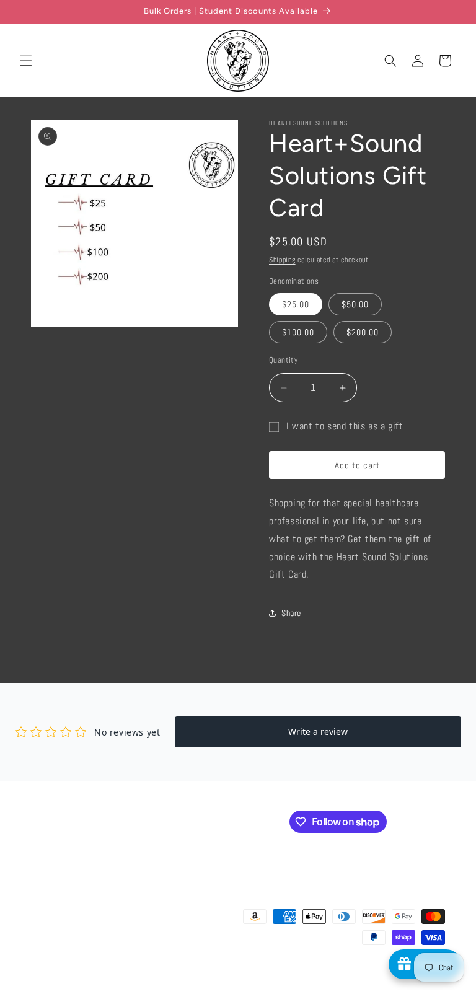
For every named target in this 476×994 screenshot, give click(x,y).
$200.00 (362, 332)
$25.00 (295, 304)
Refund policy (254, 974)
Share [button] (291, 612)
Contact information (415, 987)
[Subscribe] (239, 820)
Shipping (282, 260)
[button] (26, 60)
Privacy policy (306, 974)
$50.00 (355, 304)
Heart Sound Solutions (128, 974)
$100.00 (298, 332)
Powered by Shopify (193, 974)
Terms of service (364, 974)
